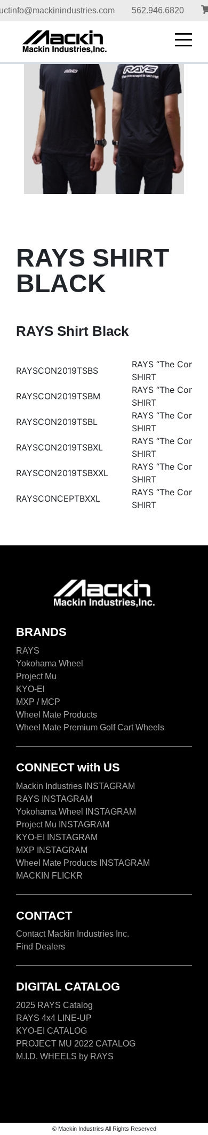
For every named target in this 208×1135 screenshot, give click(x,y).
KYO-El (30, 689)
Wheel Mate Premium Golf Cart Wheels (90, 727)
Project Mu (36, 676)
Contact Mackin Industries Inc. (72, 933)
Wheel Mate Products (56, 714)
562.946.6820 (158, 10)
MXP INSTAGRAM (51, 850)
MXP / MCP (38, 701)
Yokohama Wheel (49, 663)
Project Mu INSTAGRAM (62, 824)
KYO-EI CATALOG (51, 1030)
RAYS (27, 650)
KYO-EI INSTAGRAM (57, 837)
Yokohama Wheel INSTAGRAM (76, 811)
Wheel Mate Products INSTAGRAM (83, 862)
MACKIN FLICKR (49, 875)
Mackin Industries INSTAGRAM (75, 786)
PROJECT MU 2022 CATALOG (75, 1043)
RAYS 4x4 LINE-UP (54, 1018)
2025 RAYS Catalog (54, 1005)
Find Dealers (40, 946)
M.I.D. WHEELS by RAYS (65, 1056)
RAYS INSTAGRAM (54, 798)
